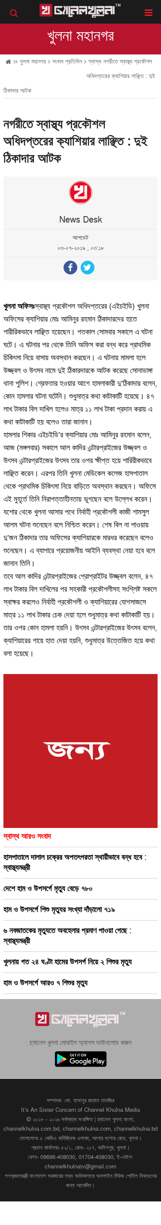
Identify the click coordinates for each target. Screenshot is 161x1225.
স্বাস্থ (94, 61)
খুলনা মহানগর (80, 36)
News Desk (80, 220)
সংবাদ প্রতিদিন (67, 61)
